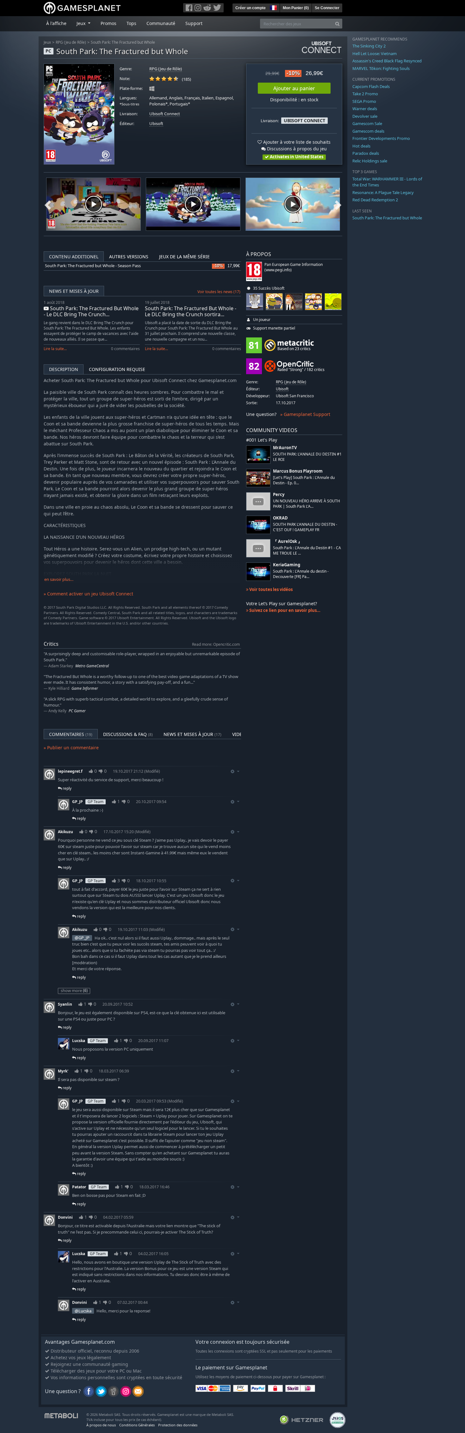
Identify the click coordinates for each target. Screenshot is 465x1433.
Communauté (160, 23)
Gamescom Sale (367, 123)
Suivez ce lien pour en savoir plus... (284, 610)
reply (66, 788)
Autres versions (128, 257)
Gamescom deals (368, 131)
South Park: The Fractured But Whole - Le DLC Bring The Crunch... (91, 311)
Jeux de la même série (184, 257)
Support (193, 23)
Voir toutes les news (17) (218, 291)
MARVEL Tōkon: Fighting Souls (381, 68)
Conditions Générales (137, 1425)
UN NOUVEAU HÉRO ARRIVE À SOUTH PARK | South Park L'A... (306, 504)
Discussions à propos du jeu (296, 149)
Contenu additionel (73, 257)
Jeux (47, 42)
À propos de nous (101, 1425)
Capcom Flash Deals (371, 86)
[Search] (337, 23)
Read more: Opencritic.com (216, 644)
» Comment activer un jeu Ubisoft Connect (88, 594)
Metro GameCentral (92, 665)
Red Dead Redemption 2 (375, 200)
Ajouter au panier (294, 88)
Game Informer (84, 688)
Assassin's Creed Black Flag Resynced (387, 61)
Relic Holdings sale (369, 161)
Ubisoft (156, 123)
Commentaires (70, 734)
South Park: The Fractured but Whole (123, 42)
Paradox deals (365, 153)
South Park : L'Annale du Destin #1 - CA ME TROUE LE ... (307, 550)
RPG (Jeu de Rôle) (71, 42)
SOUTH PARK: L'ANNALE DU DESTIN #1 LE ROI (307, 457)
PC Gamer (77, 710)
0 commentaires (125, 348)
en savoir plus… (58, 579)
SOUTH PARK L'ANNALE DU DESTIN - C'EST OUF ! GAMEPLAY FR (305, 527)
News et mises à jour (74, 291)
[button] (273, 7)
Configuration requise (117, 369)
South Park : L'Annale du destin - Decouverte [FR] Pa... (301, 574)
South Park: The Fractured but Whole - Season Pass (93, 265)
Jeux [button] (82, 23)
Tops (131, 23)
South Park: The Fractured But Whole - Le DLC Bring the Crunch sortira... (190, 311)
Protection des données (177, 1425)
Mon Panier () (296, 8)
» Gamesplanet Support (305, 414)
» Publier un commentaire (71, 748)
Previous (48, 204)
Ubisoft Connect (164, 113)
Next (338, 204)
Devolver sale (364, 116)
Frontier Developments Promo (381, 138)
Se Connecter (327, 8)
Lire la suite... (55, 348)
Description (63, 369)
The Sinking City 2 (369, 46)
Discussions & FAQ (128, 734)
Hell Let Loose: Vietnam (374, 53)
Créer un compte (250, 8)
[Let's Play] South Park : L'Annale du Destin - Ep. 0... (304, 480)
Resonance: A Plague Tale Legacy (383, 192)
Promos (108, 23)
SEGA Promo (364, 101)
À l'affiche (56, 23)
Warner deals (364, 108)
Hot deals (361, 146)
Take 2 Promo (365, 94)
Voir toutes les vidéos (270, 589)
